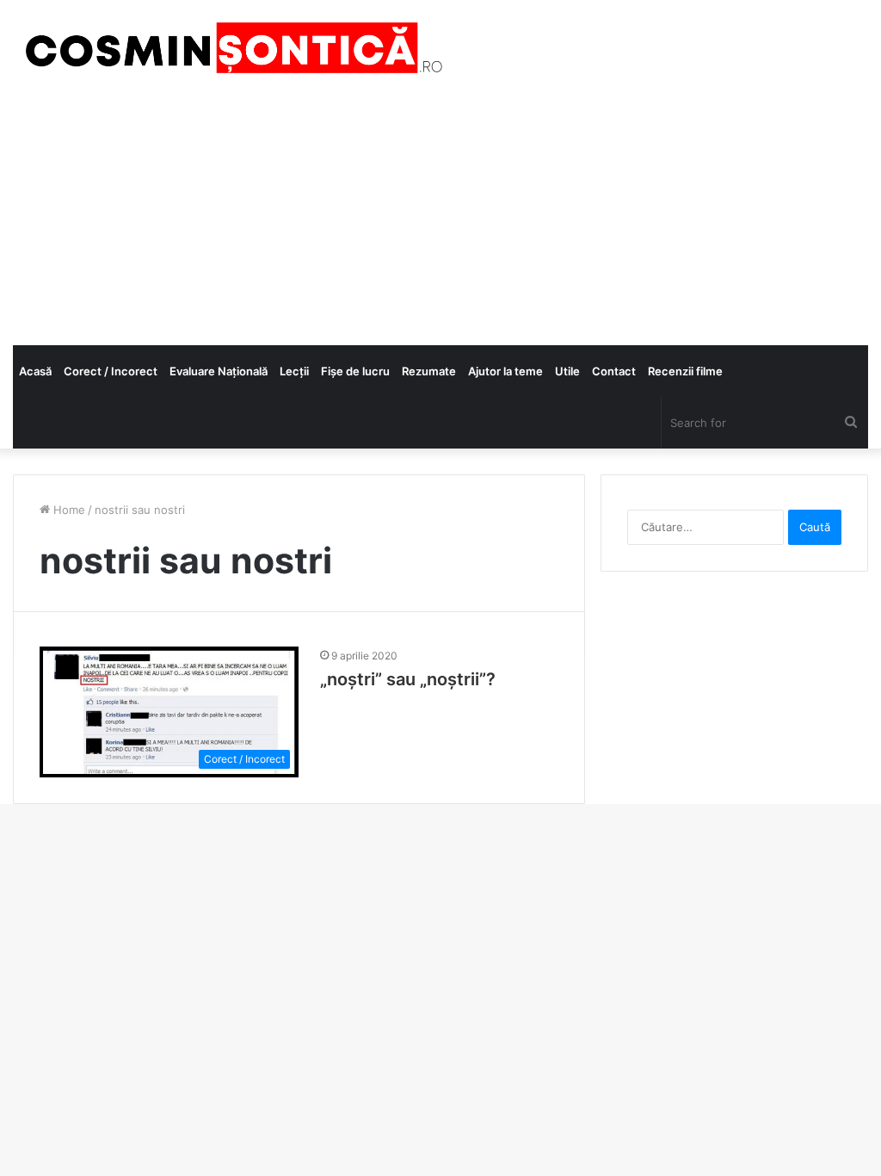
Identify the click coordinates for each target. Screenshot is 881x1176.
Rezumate (429, 371)
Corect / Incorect (110, 371)
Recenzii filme (685, 371)
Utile (567, 371)
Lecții (294, 371)
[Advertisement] (440, 216)
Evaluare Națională (218, 371)
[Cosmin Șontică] (228, 48)
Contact (614, 371)
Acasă (35, 371)
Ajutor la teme (505, 371)
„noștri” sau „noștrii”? (408, 679)
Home (67, 510)
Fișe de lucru (355, 371)
